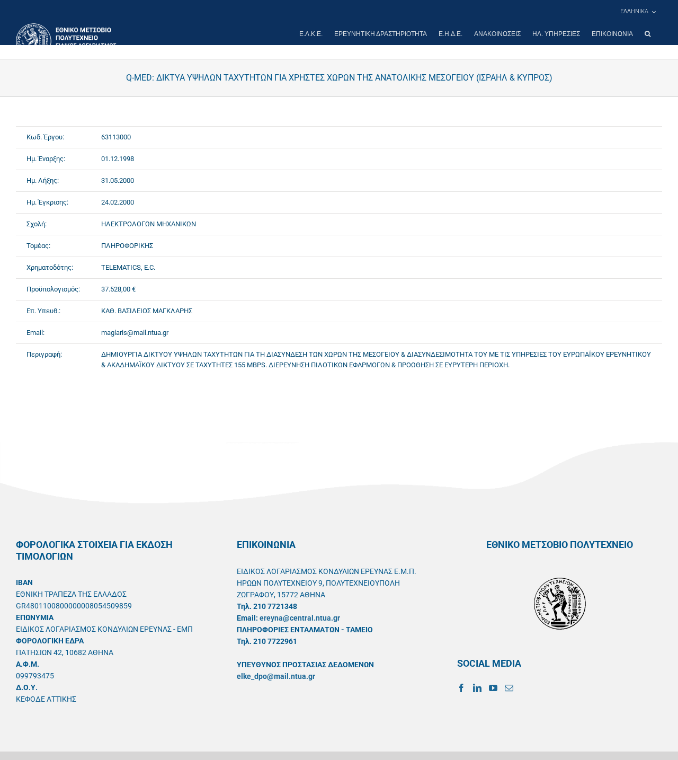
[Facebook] (461, 688)
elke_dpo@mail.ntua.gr (276, 676)
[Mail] (509, 688)
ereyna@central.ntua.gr (300, 618)
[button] (647, 34)
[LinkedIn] (477, 688)
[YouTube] (493, 688)
